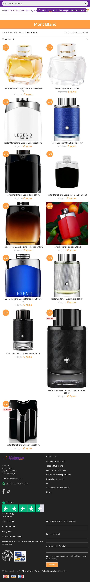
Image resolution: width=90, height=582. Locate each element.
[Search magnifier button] (85, 3)
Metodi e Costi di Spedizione (58, 475)
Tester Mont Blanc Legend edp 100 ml (23, 195)
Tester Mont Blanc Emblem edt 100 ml (23, 445)
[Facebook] (3, 491)
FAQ (48, 483)
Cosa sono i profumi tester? (58, 488)
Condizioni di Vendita (57, 571)
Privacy (54, 559)
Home (4, 32)
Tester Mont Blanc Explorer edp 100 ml (23, 353)
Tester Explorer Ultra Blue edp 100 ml (67, 143)
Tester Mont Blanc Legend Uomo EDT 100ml (67, 195)
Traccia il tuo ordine (54, 466)
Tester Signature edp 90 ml (67, 88)
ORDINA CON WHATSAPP (17, 484)
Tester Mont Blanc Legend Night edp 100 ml (23, 247)
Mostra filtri (10, 39)
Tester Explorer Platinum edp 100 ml (67, 299)
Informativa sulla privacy (56, 470)
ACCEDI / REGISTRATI (56, 461)
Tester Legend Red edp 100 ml (67, 247)
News (48, 492)
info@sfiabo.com (14, 478)
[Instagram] (8, 491)
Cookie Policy (41, 571)
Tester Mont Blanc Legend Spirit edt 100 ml (23, 143)
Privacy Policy (28, 571)
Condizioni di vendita (55, 479)
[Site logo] (45, 10)
